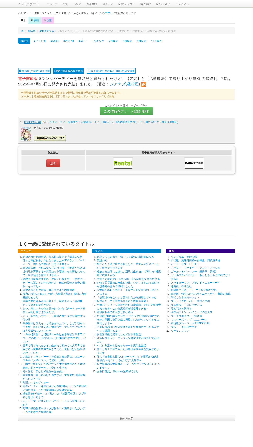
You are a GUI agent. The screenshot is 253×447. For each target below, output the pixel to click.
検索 (49, 20)
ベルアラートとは (57, 4)
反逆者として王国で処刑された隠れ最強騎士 (123, 301)
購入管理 (145, 4)
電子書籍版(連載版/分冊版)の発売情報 (112, 71)
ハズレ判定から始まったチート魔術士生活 (121, 345)
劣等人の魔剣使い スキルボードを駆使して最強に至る (128, 279)
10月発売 (156, 41)
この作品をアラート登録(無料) (126, 111)
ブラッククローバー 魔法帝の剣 (190, 301)
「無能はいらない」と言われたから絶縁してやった (127, 297)
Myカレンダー (126, 4)
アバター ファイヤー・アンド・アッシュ (195, 267)
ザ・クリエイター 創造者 (186, 316)
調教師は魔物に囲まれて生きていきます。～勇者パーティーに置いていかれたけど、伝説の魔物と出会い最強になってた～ (54, 282)
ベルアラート (29, 3)
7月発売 (113, 41)
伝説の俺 (102, 260)
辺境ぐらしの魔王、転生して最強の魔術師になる (125, 256)
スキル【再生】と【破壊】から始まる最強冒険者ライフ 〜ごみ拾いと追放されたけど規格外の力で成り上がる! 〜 (54, 337)
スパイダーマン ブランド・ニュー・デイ (195, 282)
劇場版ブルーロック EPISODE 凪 (190, 323)
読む (53, 163)
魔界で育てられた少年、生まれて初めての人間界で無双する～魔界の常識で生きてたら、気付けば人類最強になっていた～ (54, 349)
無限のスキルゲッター (36, 382)
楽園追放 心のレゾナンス (186, 304)
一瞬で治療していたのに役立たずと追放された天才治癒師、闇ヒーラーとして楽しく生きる (54, 365)
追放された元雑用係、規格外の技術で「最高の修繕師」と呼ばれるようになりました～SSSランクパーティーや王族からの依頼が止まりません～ (54, 260)
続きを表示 (126, 418)
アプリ (109, 13)
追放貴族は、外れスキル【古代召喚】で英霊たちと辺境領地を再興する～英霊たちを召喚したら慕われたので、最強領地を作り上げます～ (54, 271)
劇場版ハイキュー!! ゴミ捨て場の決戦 (194, 290)
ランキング (97, 41)
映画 (36, 20)
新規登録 (91, 4)
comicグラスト (48, 31)
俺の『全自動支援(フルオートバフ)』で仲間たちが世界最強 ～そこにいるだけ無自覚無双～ (127, 358)
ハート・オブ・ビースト (185, 264)
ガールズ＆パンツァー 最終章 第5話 (194, 271)
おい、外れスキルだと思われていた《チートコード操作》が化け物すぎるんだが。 (54, 310)
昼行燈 (133, 84)
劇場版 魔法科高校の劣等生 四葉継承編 (195, 260)
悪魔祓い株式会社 (181, 286)
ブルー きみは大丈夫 (184, 327)
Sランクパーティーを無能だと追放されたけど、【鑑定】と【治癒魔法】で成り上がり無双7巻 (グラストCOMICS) (111, 122)
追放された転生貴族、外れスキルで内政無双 (49, 290)
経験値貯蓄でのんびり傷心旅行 (115, 312)
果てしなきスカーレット (185, 297)
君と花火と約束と (181, 308)
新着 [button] (81, 41)
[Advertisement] (126, 56)
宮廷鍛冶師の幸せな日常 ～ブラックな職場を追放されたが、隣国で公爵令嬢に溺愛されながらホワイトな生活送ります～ (128, 319)
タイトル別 (39, 41)
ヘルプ (77, 4)
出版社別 (68, 41)
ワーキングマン (180, 330)
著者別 (55, 41)
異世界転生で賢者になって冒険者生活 (119, 334)
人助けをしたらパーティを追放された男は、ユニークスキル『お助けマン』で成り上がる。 (54, 358)
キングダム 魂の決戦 (184, 256)
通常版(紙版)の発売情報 (35, 71)
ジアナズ (118, 84)
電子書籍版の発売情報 (69, 71)
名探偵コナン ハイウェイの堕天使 (191, 312)
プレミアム (182, 4)
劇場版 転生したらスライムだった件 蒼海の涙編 (201, 293)
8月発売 (127, 41)
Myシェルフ (163, 4)
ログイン (107, 4)
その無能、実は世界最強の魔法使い (43, 371)
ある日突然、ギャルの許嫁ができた (117, 371)
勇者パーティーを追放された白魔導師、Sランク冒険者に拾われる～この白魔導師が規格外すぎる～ (55, 388)
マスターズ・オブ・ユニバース (189, 319)
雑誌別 (31, 31)
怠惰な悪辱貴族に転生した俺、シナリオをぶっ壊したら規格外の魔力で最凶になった (128, 284)
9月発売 (141, 41)
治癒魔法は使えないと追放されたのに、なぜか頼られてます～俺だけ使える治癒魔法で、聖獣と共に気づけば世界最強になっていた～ (54, 326)
